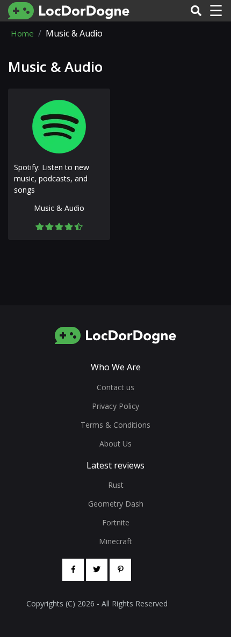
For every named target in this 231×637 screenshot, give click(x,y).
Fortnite (115, 522)
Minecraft (115, 541)
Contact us (115, 387)
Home (22, 33)
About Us (115, 443)
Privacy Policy (115, 406)
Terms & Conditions (115, 425)
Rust (116, 485)
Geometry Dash (115, 504)
